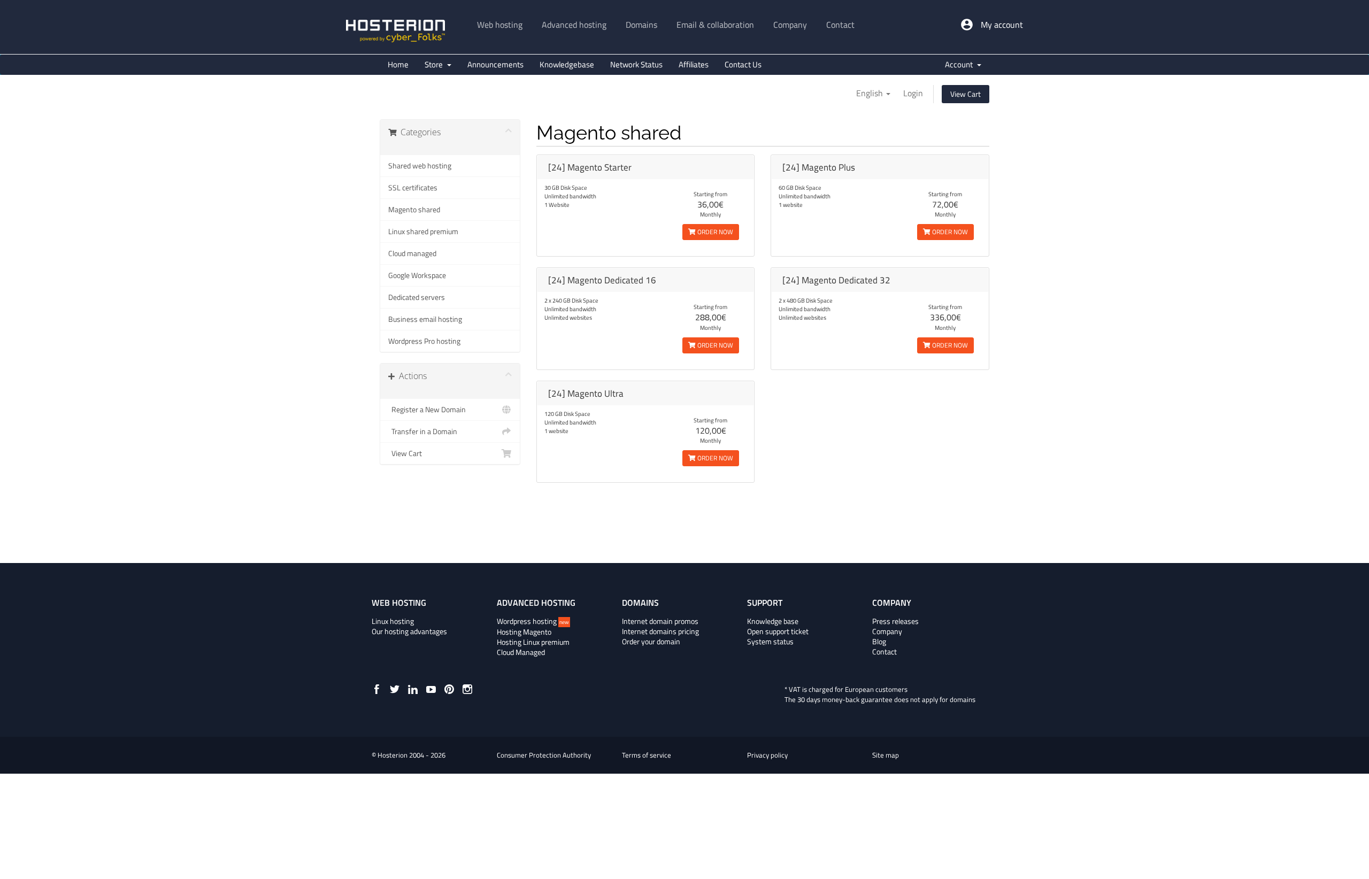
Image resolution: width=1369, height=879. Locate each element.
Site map (885, 755)
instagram (467, 689)
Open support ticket (778, 631)
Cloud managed (412, 253)
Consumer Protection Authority (544, 755)
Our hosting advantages (409, 631)
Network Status (636, 64)
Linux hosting (393, 621)
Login (913, 93)
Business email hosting (425, 319)
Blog (879, 641)
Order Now (714, 232)
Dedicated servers (416, 297)
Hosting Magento (524, 632)
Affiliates (694, 64)
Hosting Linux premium (533, 642)
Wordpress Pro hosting (424, 341)
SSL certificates (412, 187)
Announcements (495, 64)
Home (398, 64)
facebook (376, 689)
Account (960, 64)
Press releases (895, 621)
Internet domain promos (660, 621)
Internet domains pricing (660, 631)
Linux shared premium (423, 231)
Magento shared (414, 209)
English (870, 93)
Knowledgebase (567, 64)
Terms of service (646, 755)
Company (887, 631)
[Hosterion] (395, 32)
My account (1002, 24)
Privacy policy (767, 755)
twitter (394, 689)
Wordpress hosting (533, 621)
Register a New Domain (427, 409)
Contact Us (743, 64)
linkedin (413, 689)
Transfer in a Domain (422, 431)
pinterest (449, 689)
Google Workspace (417, 275)
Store (435, 64)
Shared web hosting (419, 165)
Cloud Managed (521, 652)
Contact (884, 652)
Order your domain (651, 641)
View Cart (965, 93)
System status (770, 641)
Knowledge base (772, 621)
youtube (431, 689)
